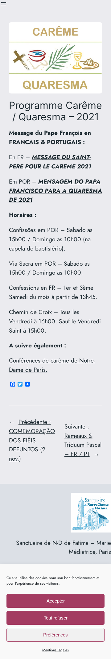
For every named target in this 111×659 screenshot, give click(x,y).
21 (29, 199)
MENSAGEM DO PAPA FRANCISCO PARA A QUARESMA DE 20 (55, 190)
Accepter (56, 600)
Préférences (55, 634)
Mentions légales (55, 650)
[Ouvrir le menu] (3, 3)
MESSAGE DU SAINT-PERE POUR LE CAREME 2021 (50, 162)
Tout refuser (56, 617)
